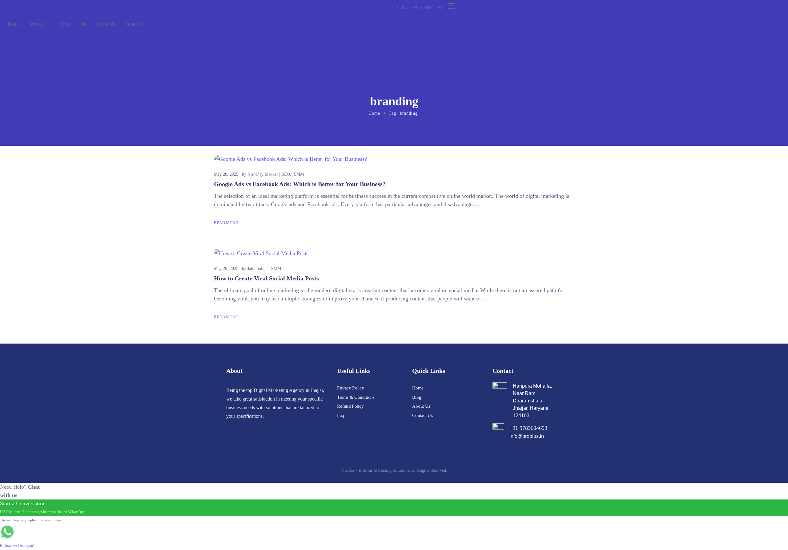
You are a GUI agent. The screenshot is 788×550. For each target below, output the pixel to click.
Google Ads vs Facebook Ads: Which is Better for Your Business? (300, 184)
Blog (65, 23)
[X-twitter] (250, 428)
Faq (82, 23)
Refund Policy (350, 406)
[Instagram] (228, 428)
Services (37, 23)
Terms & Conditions (356, 397)
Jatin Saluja (257, 268)
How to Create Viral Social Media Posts (266, 278)
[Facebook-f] (239, 428)
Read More (226, 223)
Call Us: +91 (419, 7)
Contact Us (136, 23)
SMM (299, 174)
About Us (105, 23)
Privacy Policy (350, 387)
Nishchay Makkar (262, 174)
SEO (286, 174)
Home (14, 23)
